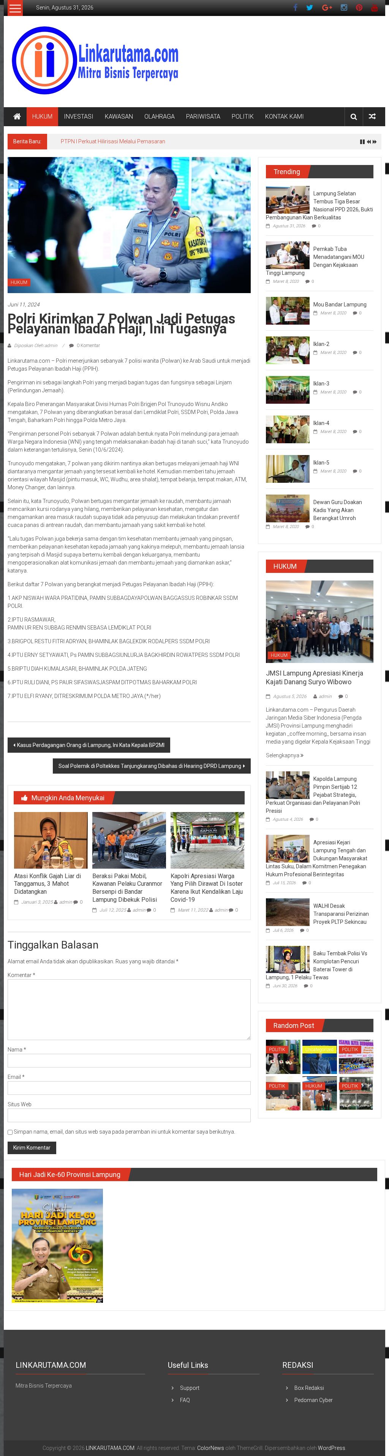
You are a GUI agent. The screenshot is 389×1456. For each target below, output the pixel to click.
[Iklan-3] (288, 389)
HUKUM (42, 116)
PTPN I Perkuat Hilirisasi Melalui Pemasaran (113, 141)
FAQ (185, 1400)
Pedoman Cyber (313, 1400)
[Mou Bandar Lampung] (288, 310)
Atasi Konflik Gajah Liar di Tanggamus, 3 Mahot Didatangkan (47, 884)
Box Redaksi (309, 1388)
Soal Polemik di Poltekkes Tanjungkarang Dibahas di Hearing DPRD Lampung (150, 766)
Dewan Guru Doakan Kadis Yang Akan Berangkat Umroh (337, 510)
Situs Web (20, 1104)
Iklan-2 (321, 344)
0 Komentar (88, 345)
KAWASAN (119, 116)
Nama (17, 1050)
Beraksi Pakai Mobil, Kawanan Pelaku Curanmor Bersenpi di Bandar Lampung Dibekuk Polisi (127, 887)
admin (65, 902)
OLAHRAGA (159, 116)
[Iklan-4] (288, 429)
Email (16, 1077)
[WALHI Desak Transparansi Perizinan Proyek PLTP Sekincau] (288, 912)
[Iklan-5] (288, 468)
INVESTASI (78, 116)
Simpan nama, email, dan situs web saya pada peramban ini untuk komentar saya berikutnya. (124, 1132)
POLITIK (243, 116)
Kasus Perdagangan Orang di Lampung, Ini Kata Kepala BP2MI (90, 745)
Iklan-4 (321, 423)
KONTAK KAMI (284, 116)
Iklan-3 (321, 384)
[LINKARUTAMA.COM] (17, 116)
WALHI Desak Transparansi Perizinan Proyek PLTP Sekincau (341, 914)
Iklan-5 (321, 463)
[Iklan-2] (288, 350)
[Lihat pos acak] (372, 117)
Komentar (21, 975)
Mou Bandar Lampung (340, 304)
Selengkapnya (283, 755)
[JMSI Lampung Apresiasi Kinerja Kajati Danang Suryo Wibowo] (319, 621)
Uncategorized (319, 1049)
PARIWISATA (203, 116)
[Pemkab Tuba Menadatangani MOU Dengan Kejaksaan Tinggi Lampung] (288, 255)
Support (189, 1388)
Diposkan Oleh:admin (36, 345)
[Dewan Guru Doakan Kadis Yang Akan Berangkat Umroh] (288, 508)
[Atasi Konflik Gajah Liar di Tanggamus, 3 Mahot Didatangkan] (51, 840)
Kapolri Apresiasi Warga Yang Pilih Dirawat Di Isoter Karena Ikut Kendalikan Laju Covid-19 (207, 887)
